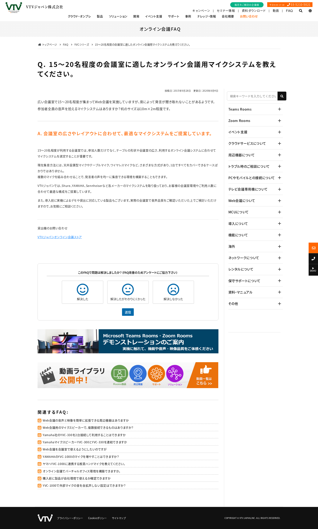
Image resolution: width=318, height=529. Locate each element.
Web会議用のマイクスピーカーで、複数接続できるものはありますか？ (88, 427)
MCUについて (238, 212)
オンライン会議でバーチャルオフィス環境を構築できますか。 (82, 471)
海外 (231, 246)
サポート (173, 16)
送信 (128, 312)
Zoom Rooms (239, 120)
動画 (276, 10)
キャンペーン (201, 10)
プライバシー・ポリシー (70, 518)
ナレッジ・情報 (206, 16)
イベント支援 (153, 16)
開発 (136, 16)
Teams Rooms (240, 109)
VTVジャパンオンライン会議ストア (60, 237)
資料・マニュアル (240, 292)
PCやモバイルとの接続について (251, 177)
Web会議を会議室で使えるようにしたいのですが (75, 449)
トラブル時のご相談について (249, 166)
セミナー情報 (226, 10)
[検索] (282, 96)
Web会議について (241, 200)
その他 (233, 303)
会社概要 (228, 16)
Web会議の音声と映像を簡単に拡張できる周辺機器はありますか (86, 420)
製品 (100, 16)
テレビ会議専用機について (248, 189)
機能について (238, 234)
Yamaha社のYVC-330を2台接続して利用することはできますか (84, 435)
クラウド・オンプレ (79, 16)
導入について (238, 223)
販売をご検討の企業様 (247, 4)
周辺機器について (241, 154)
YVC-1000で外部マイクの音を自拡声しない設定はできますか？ (84, 485)
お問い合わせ (249, 16)
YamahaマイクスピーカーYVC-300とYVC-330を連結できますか (85, 442)
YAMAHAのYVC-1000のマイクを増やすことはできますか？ (81, 456)
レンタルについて (241, 269)
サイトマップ (119, 518)
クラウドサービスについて (247, 143)
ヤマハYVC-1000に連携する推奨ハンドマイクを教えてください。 (84, 463)
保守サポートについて (244, 280)
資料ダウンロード (254, 10)
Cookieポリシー (97, 518)
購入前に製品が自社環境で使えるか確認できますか (77, 478)
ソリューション (118, 16)
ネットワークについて (243, 257)
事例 (188, 16)
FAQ (289, 10)
